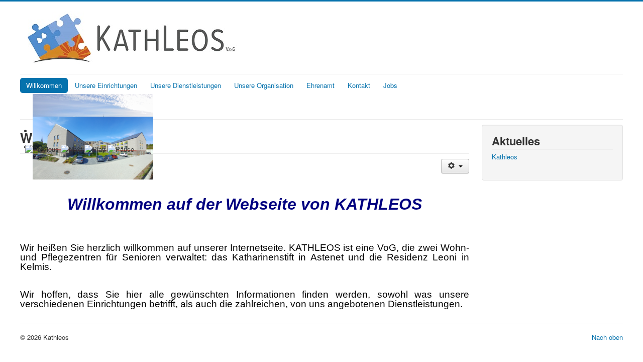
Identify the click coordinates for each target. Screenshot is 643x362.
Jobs (390, 85)
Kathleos (504, 156)
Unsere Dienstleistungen (185, 85)
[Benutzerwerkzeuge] (455, 166)
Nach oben (607, 337)
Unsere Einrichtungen (106, 85)
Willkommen (44, 85)
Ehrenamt (320, 85)
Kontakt (359, 85)
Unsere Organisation (263, 85)
